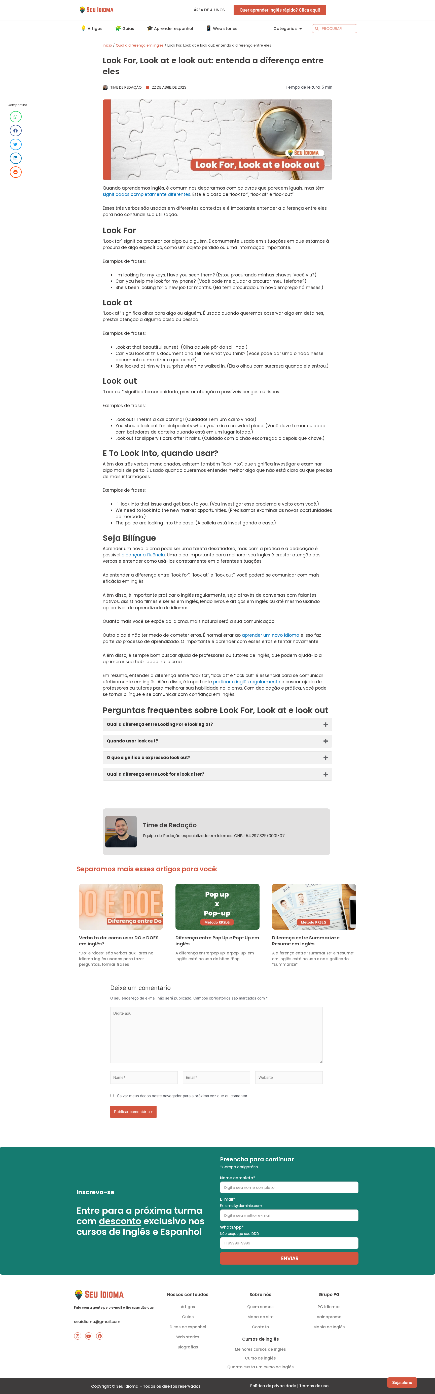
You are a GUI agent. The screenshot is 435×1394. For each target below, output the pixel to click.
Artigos (188, 1306)
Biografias (188, 1347)
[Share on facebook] (16, 130)
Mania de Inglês (329, 1327)
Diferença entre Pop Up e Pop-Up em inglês (217, 941)
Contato (260, 1327)
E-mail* (241, 1202)
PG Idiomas (329, 1306)
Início (107, 45)
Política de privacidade (273, 1385)
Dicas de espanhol (188, 1327)
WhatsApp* (239, 1230)
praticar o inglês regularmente (246, 682)
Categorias (285, 28)
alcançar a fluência (143, 555)
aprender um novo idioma (270, 635)
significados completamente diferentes (146, 194)
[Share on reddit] (16, 172)
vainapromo (329, 1316)
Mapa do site (260, 1316)
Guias (188, 1316)
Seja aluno (402, 1382)
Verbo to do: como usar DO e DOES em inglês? (119, 941)
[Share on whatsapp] (16, 116)
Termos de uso (314, 1385)
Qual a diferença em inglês (140, 45)
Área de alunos (209, 10)
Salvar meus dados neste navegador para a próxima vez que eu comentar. (182, 1095)
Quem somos (260, 1306)
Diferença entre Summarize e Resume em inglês (306, 941)
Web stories (187, 1337)
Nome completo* (237, 1178)
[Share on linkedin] (16, 158)
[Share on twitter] (16, 144)
